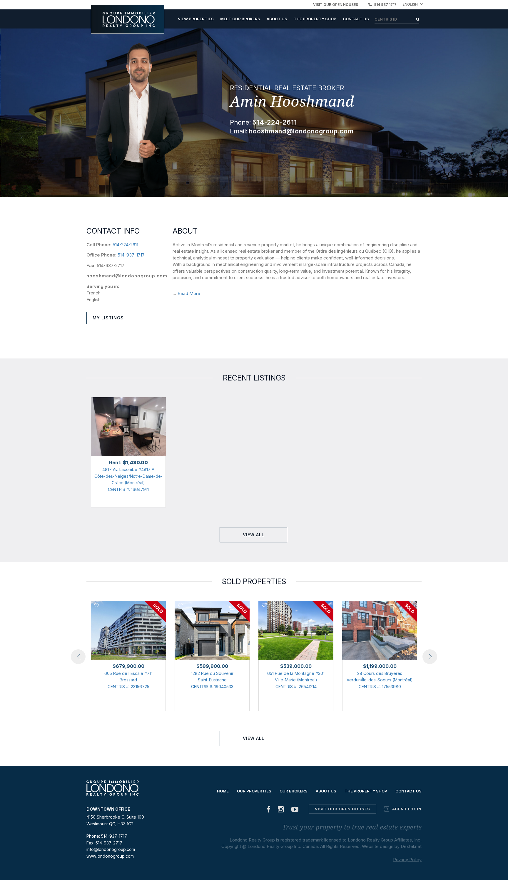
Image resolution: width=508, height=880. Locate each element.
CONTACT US (356, 18)
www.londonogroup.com (110, 856)
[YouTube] (295, 810)
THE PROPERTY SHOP (315, 18)
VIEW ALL (253, 534)
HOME (223, 791)
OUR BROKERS (294, 791)
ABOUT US (277, 18)
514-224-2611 (125, 244)
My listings (108, 317)
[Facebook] (268, 810)
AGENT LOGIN (407, 809)
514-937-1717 (131, 255)
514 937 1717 (385, 4)
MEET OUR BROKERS (240, 18)
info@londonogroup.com (110, 849)
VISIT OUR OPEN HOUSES (335, 4)
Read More (189, 293)
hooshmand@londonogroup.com (126, 276)
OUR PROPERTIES (254, 791)
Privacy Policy (407, 859)
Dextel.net (411, 846)
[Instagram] (281, 810)
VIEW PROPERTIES (196, 18)
